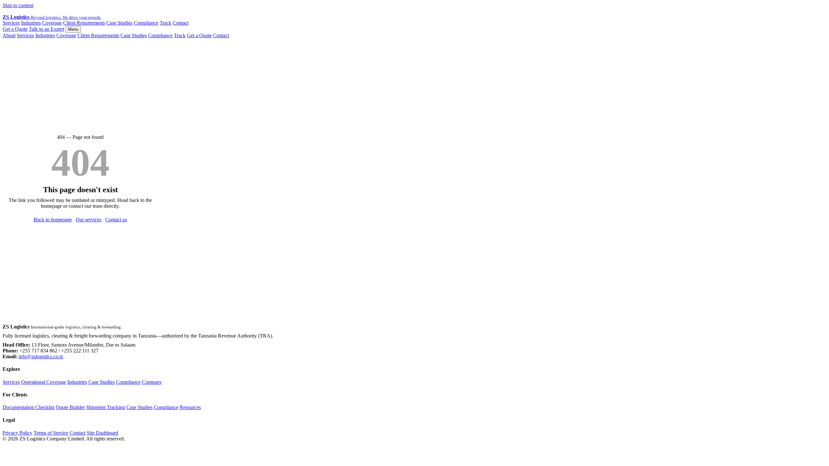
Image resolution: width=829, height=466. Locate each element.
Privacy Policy (17, 433)
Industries (31, 23)
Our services (88, 219)
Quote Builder (70, 407)
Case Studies (119, 23)
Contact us (116, 219)
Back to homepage (53, 219)
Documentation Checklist (28, 407)
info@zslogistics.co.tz (40, 356)
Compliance (146, 23)
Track (165, 23)
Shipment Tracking (105, 407)
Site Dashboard (102, 433)
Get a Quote (15, 29)
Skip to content (18, 5)
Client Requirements (84, 23)
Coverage (52, 23)
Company (152, 382)
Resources (190, 407)
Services (11, 23)
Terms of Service (51, 433)
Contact (180, 23)
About (9, 35)
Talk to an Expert (46, 29)
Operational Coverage (43, 382)
